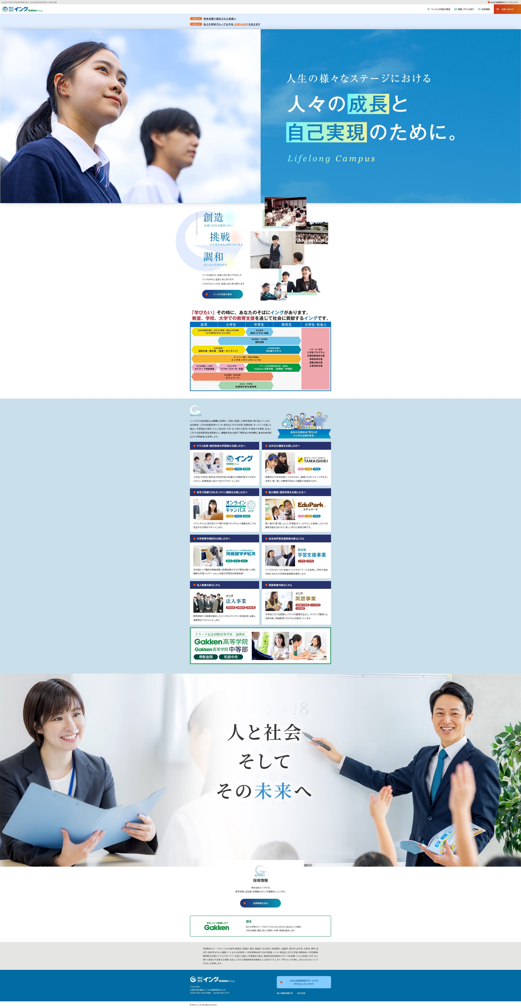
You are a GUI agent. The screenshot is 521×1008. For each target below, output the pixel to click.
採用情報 (486, 9)
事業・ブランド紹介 (466, 9)
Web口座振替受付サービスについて (504, 2)
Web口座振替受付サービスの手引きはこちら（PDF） (304, 982)
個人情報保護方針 (285, 993)
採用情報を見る (260, 903)
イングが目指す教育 (222, 294)
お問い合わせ (507, 9)
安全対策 (301, 993)
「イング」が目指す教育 (440, 9)
